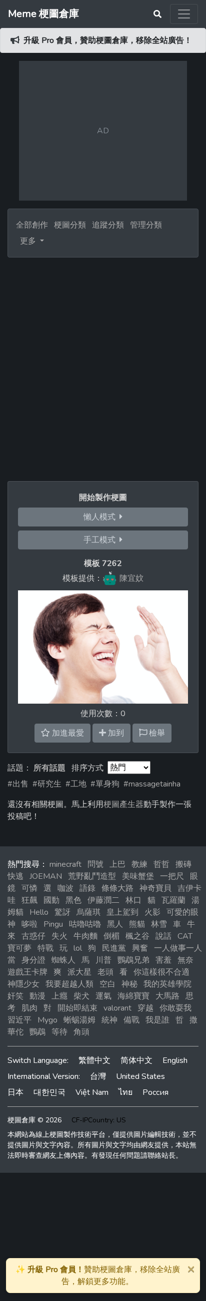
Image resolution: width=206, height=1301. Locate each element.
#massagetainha (152, 784)
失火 (60, 936)
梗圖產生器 (124, 804)
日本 (16, 1092)
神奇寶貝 (156, 888)
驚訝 (62, 912)
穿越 (146, 1008)
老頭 (106, 972)
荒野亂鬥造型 (92, 876)
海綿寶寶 (134, 996)
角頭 (82, 1032)
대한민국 (50, 1092)
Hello (39, 912)
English (175, 1060)
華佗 (16, 1032)
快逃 (16, 876)
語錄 (88, 888)
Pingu (53, 924)
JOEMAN (46, 876)
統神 (110, 1020)
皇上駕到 (122, 912)
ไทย (125, 1092)
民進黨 (114, 948)
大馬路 (168, 996)
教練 (140, 864)
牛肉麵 (86, 936)
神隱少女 (24, 984)
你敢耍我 (176, 1008)
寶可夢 (20, 948)
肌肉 (30, 1008)
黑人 (115, 924)
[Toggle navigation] (184, 14)
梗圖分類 (70, 225)
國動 (52, 900)
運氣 (104, 996)
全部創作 (32, 225)
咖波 (66, 888)
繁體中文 (94, 1060)
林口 (134, 900)
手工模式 (102, 539)
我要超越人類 (70, 984)
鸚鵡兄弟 (134, 960)
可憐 (30, 888)
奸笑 (16, 996)
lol (78, 948)
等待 (60, 1032)
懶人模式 (102, 517)
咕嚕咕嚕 (85, 924)
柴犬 (82, 996)
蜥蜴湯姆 (80, 1020)
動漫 (38, 996)
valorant (118, 1008)
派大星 (80, 972)
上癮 (60, 996)
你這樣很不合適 (162, 972)
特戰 (46, 948)
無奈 (186, 960)
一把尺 (172, 876)
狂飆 (30, 900)
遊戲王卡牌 (28, 972)
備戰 (132, 1020)
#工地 (76, 784)
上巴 (118, 864)
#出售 (18, 784)
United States (140, 1076)
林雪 (159, 924)
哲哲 (162, 864)
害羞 (164, 960)
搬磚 (184, 864)
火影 (152, 912)
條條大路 (118, 888)
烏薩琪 (88, 912)
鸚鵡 (38, 1032)
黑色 (74, 900)
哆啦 (30, 924)
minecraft (66, 864)
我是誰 (158, 1020)
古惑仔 (34, 936)
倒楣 (112, 936)
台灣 (98, 1076)
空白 (108, 984)
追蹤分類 (108, 225)
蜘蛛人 (64, 960)
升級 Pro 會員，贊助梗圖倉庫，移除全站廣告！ (108, 40)
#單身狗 (105, 784)
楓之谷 (138, 936)
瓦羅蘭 (174, 900)
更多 (29, 241)
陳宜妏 (132, 578)
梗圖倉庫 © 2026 (35, 1120)
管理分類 (146, 225)
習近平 (20, 1020)
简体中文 (136, 1060)
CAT (185, 936)
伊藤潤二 (104, 900)
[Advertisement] (103, 365)
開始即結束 (78, 1008)
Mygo (48, 1020)
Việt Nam (92, 1092)
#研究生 (47, 784)
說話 (164, 936)
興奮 (140, 948)
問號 (96, 864)
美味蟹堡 (138, 876)
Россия (155, 1092)
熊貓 (137, 924)
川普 (104, 960)
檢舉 (156, 733)
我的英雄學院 (168, 984)
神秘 (130, 984)
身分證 (34, 960)
